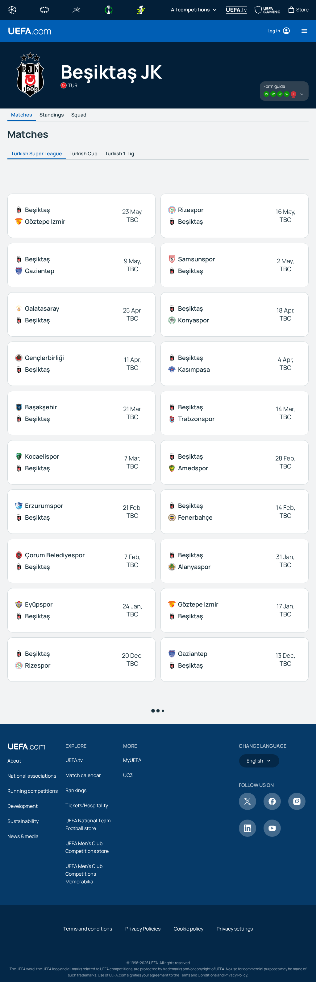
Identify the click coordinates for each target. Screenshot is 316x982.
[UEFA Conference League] (109, 9)
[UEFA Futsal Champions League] (76, 9)
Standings (52, 115)
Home (29, 31)
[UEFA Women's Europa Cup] (141, 9)
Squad (78, 115)
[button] (302, 31)
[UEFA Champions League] (12, 9)
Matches (21, 115)
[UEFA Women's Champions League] (44, 9)
